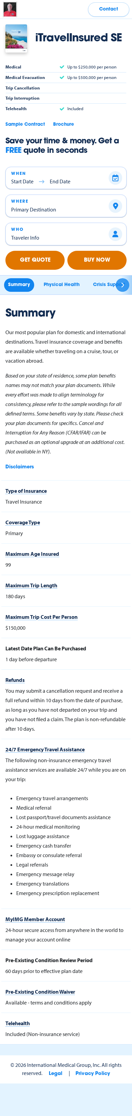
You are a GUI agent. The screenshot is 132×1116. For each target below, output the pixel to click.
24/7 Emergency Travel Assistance (45, 749)
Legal (55, 1073)
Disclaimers (19, 467)
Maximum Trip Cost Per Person (41, 616)
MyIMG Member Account (35, 919)
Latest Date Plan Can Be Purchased (45, 648)
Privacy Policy (92, 1073)
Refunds (15, 679)
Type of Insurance (26, 490)
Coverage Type (22, 522)
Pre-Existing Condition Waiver (40, 991)
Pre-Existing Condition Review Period (49, 960)
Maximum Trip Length (31, 585)
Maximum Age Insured (32, 553)
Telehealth (17, 1023)
